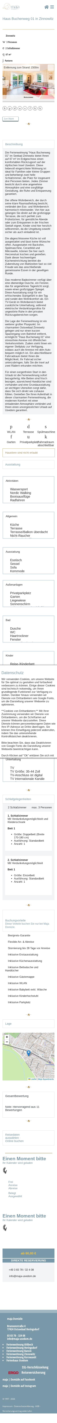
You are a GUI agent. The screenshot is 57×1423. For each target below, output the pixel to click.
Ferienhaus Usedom (17, 1360)
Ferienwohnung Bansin (19, 1351)
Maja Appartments (46, 1079)
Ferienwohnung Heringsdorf (21, 1348)
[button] (29, 1053)
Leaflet (33, 1079)
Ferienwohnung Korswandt (21, 1357)
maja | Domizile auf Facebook (19, 1379)
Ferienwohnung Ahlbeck (19, 1344)
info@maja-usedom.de (22, 1276)
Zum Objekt (10, 119)
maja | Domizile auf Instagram (20, 1386)
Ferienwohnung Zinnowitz (20, 1354)
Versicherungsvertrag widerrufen (17, 1411)
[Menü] (52, 9)
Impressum (8, 1406)
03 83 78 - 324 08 (15, 1335)
